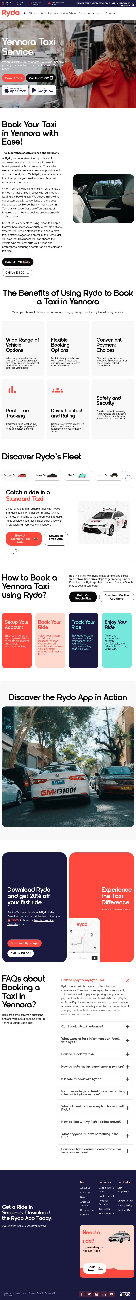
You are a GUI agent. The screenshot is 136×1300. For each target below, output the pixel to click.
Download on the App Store (117, 597)
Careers (84, 1214)
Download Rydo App (56, 537)
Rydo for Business (48, 13)
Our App (85, 1192)
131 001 (15, 920)
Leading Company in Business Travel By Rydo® (31, 1293)
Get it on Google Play (83, 597)
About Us (96, 13)
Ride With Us (29, 13)
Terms (120, 1196)
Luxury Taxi (41, 475)
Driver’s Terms (125, 1200)
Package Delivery (68, 13)
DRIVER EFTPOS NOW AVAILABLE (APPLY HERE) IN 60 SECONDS (103, 4)
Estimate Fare (106, 1213)
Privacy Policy (124, 1205)
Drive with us (84, 13)
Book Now (91, 1268)
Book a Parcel (106, 1196)
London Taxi (103, 475)
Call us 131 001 (15, 272)
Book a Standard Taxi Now (20, 539)
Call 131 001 (8, 3)
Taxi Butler (104, 1209)
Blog (82, 1197)
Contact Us (110, 13)
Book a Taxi (13, 262)
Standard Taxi (10, 475)
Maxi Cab (72, 475)
